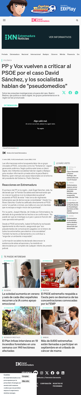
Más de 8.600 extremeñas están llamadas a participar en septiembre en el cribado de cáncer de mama (59, 346)
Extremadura (14, 54)
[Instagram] (42, 372)
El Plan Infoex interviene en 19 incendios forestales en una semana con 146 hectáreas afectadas (20, 346)
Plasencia (71, 54)
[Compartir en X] (64, 92)
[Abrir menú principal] (4, 20)
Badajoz (46, 54)
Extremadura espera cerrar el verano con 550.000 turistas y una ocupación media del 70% (72, 191)
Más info (25, 381)
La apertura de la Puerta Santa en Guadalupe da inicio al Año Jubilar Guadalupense (72, 207)
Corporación (45, 383)
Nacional (25, 54)
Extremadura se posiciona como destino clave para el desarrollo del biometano (72, 223)
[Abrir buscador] (77, 20)
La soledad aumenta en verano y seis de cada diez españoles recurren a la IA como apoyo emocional (21, 299)
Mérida (62, 54)
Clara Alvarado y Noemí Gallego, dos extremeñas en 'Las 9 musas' (72, 175)
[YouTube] (35, 372)
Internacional (36, 54)
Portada (5, 54)
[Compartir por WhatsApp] (76, 92)
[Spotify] (58, 372)
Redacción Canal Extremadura (17, 153)
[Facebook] (53, 372)
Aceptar (25, 376)
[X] (47, 372)
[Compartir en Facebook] (70, 92)
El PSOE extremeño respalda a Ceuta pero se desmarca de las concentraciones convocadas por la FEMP (59, 299)
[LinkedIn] (62, 372)
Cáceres (54, 54)
